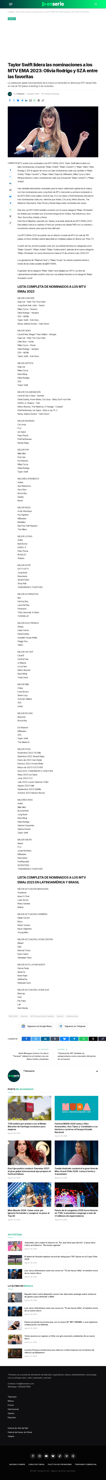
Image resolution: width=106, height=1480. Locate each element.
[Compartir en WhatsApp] (34, 100)
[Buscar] (95, 4)
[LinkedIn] (10, 183)
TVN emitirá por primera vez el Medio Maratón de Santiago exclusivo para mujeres (27, 1126)
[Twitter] (10, 176)
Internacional (13, 1409)
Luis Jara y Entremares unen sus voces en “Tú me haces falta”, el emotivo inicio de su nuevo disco (61, 1271)
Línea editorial (36, 1464)
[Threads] (10, 216)
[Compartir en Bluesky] (18, 100)
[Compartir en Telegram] (22, 100)
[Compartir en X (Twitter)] (14, 100)
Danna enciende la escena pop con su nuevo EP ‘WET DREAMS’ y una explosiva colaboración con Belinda (60, 1323)
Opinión (11, 1413)
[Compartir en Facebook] (10, 100)
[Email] (10, 189)
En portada (15, 1234)
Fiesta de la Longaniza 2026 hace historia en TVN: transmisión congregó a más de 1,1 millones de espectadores (76, 1213)
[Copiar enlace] (43, 100)
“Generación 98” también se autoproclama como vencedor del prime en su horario (77, 1056)
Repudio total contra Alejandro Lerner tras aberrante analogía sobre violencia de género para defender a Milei (60, 1295)
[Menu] (10, 4)
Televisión (12, 1397)
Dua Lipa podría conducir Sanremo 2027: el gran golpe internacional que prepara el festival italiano (29, 1171)
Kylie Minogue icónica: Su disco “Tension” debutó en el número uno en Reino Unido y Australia (30, 1056)
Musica (60, 1016)
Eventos (24, 1016)
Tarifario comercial (86, 1464)
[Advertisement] (53, 40)
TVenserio (20, 94)
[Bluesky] (10, 196)
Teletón (11, 1436)
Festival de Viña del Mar (18, 1428)
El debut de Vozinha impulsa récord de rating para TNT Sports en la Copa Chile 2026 (60, 1257)
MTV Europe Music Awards (42, 1016)
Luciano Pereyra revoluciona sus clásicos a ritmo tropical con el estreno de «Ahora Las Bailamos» (59, 1351)
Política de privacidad (60, 1464)
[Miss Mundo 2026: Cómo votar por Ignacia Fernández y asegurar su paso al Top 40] (29, 1194)
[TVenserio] (53, 4)
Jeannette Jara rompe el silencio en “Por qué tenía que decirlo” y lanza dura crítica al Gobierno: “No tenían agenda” (59, 1244)
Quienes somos (17, 1464)
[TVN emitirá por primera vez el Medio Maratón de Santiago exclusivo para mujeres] (29, 1108)
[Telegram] (10, 203)
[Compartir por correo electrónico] (30, 100)
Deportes (12, 1417)
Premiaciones (72, 1016)
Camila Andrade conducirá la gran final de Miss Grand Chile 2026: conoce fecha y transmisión (76, 1171)
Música (12, 19)
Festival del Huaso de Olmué (20, 1432)
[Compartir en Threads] (39, 100)
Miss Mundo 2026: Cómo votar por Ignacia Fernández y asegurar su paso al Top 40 (28, 1213)
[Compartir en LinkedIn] (26, 100)
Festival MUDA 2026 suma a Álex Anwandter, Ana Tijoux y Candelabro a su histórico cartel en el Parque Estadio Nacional (76, 1127)
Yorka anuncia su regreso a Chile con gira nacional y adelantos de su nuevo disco (59, 1337)
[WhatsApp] (10, 209)
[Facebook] (10, 170)
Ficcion (11, 1405)
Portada (11, 12)
